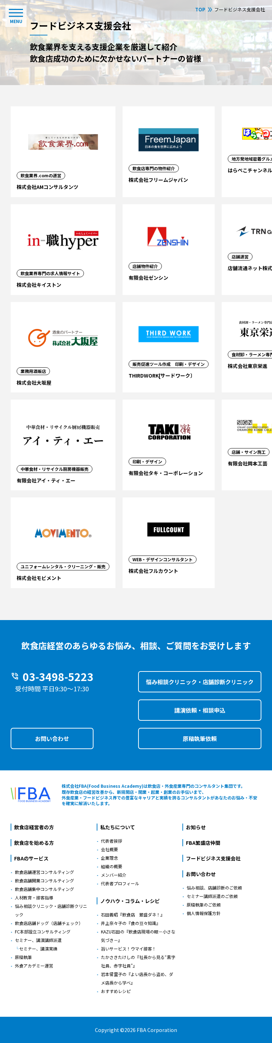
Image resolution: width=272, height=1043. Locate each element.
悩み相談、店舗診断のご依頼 (214, 888)
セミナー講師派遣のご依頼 (212, 896)
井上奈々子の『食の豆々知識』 (130, 923)
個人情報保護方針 (204, 913)
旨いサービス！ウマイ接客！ (128, 949)
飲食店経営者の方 (34, 827)
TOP (200, 9)
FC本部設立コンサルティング (42, 931)
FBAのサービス (31, 858)
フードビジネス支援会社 (213, 858)
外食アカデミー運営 (34, 966)
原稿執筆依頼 (200, 738)
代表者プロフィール (120, 883)
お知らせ (196, 827)
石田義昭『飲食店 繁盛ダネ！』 (133, 914)
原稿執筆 (23, 957)
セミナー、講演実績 (38, 949)
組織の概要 (111, 866)
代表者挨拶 (111, 841)
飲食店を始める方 (34, 842)
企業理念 (109, 858)
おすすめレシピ (116, 991)
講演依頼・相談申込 (199, 710)
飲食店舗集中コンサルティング (44, 889)
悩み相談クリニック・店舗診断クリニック (200, 681)
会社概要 (109, 849)
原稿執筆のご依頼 (204, 905)
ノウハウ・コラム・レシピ (130, 900)
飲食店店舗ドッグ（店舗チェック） (49, 923)
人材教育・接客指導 (34, 897)
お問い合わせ (52, 738)
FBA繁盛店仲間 (203, 842)
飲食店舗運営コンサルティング (44, 872)
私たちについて (117, 827)
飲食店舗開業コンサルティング (44, 880)
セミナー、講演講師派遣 (38, 940)
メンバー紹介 (113, 875)
